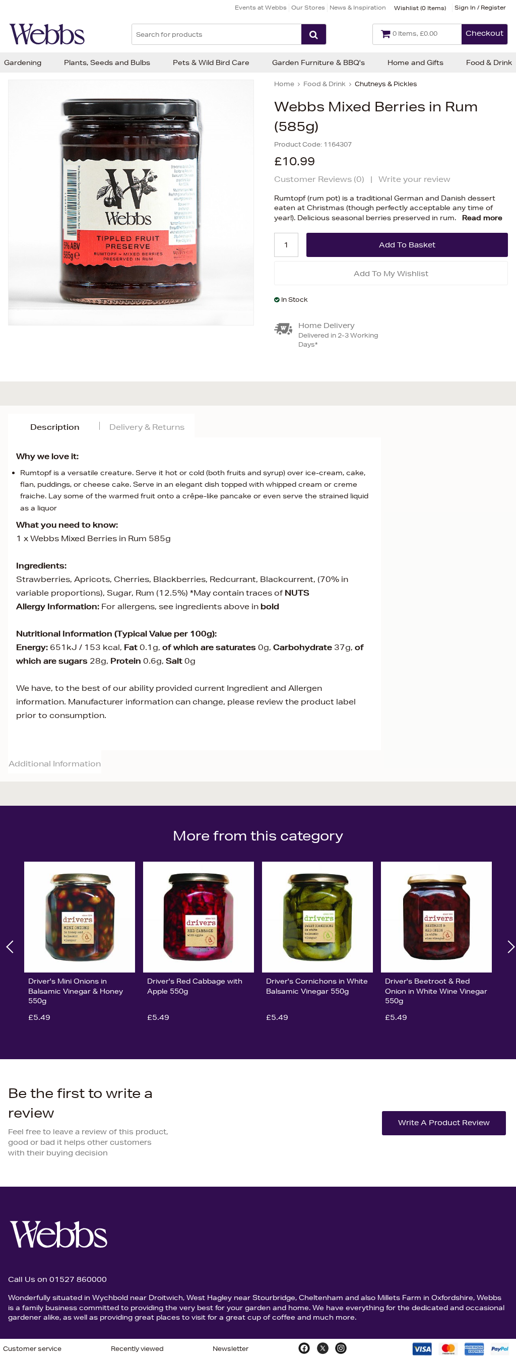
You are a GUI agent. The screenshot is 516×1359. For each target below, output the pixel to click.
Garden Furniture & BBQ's (318, 62)
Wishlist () (420, 8)
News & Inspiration (358, 7)
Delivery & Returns (146, 427)
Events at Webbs (261, 7)
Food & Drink (489, 62)
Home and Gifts (415, 62)
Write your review (414, 179)
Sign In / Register (480, 7)
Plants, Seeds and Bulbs (107, 62)
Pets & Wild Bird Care (211, 62)
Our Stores (308, 7)
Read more (482, 217)
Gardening (22, 62)
